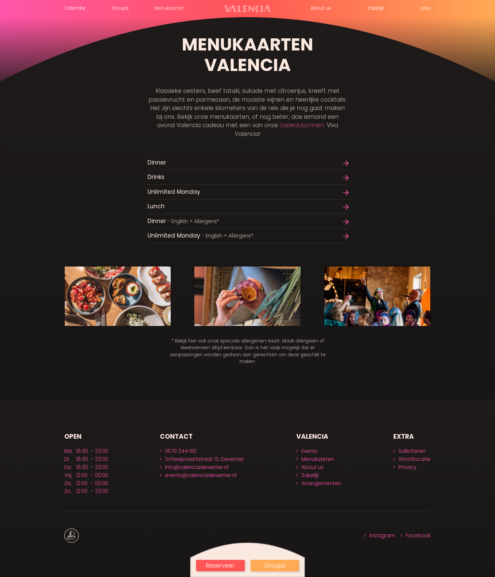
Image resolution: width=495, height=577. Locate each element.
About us (320, 8)
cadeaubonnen (302, 125)
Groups (120, 8)
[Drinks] (247, 177)
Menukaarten (169, 8)
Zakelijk (376, 8)
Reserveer (220, 566)
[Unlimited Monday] (247, 192)
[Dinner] (247, 162)
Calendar (75, 8)
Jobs (425, 8)
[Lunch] (247, 207)
